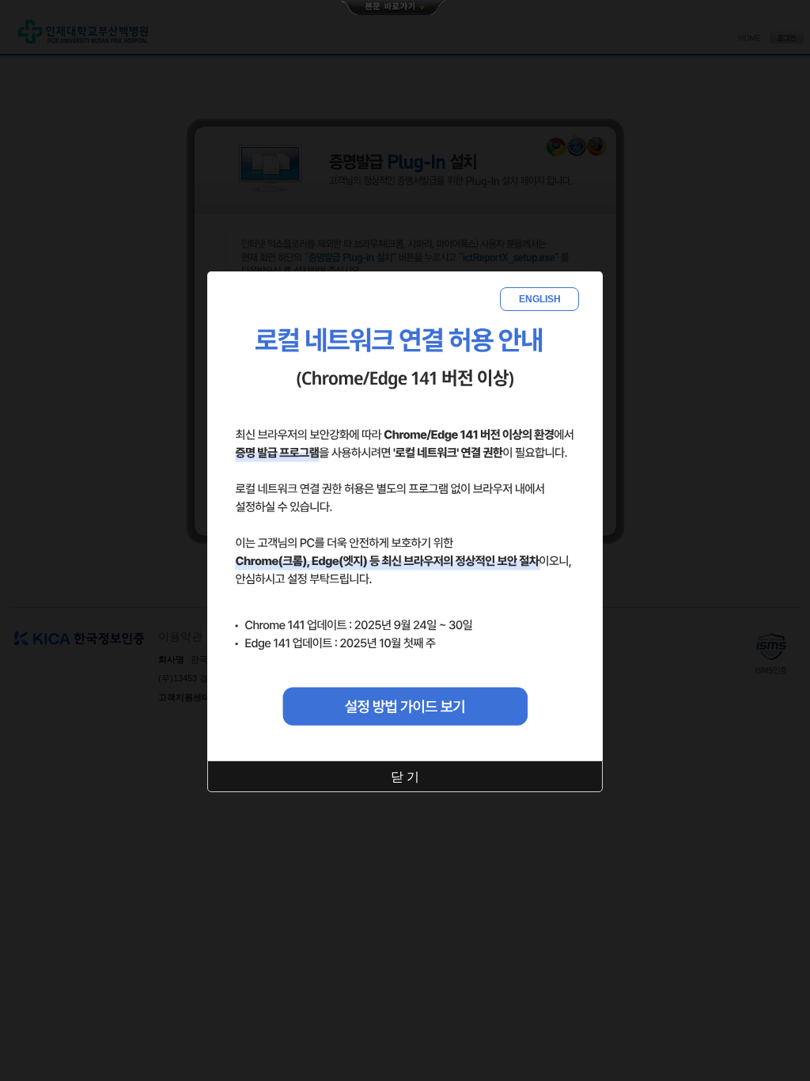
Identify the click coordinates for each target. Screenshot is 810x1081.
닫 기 (405, 776)
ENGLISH (540, 299)
